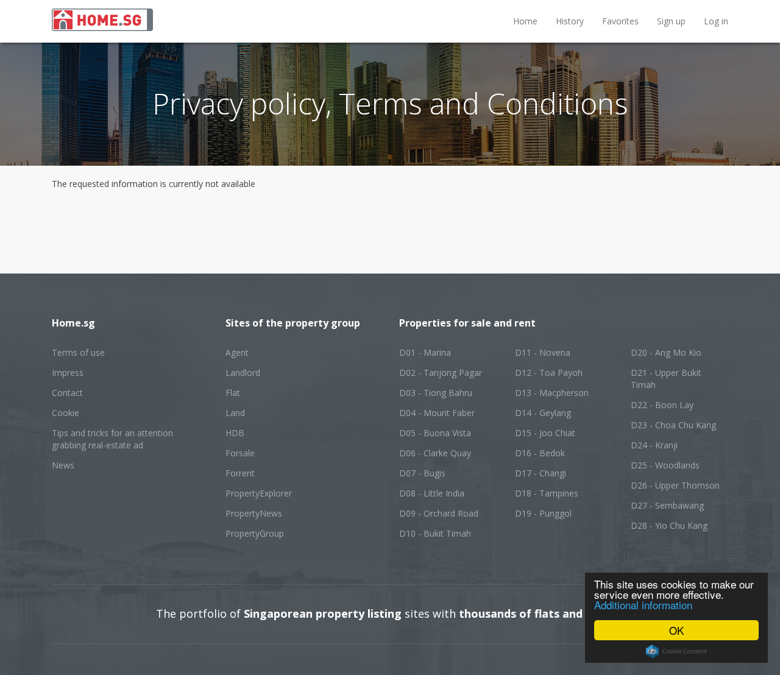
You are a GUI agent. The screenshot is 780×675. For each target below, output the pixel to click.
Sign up (671, 21)
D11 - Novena (542, 352)
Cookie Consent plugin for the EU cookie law (676, 651)
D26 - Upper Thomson (675, 485)
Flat (232, 392)
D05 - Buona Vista (435, 433)
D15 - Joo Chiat (545, 433)
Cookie (65, 413)
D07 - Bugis (422, 473)
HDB (234, 433)
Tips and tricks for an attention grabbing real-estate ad (112, 439)
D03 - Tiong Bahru (435, 392)
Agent (237, 352)
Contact (67, 392)
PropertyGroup (254, 533)
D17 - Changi (540, 473)
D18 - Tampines (546, 493)
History (570, 21)
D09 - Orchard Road (438, 513)
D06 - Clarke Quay (435, 453)
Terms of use (78, 352)
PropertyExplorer (258, 493)
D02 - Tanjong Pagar (440, 372)
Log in (716, 21)
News (63, 465)
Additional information (643, 604)
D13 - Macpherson (552, 392)
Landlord (242, 372)
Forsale (240, 453)
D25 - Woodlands (665, 465)
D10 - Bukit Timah (435, 533)
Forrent (240, 473)
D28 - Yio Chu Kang (669, 525)
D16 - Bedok (540, 453)
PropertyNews (253, 513)
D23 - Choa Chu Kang (673, 425)
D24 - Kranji (654, 445)
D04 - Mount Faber (437, 413)
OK (676, 630)
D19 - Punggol (543, 513)
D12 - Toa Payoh (549, 372)
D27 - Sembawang (667, 505)
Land (235, 413)
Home (525, 21)
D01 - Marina (425, 352)
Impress (67, 372)
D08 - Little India (431, 493)
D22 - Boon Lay (662, 405)
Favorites (620, 21)
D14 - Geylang (543, 413)
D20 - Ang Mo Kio (666, 352)
